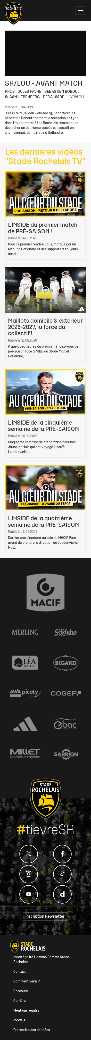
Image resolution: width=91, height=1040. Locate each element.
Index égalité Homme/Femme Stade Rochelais (41, 960)
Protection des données (31, 1030)
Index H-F (20, 1020)
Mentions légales (26, 1010)
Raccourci (20, 991)
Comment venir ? (26, 981)
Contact (19, 971)
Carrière (19, 1001)
